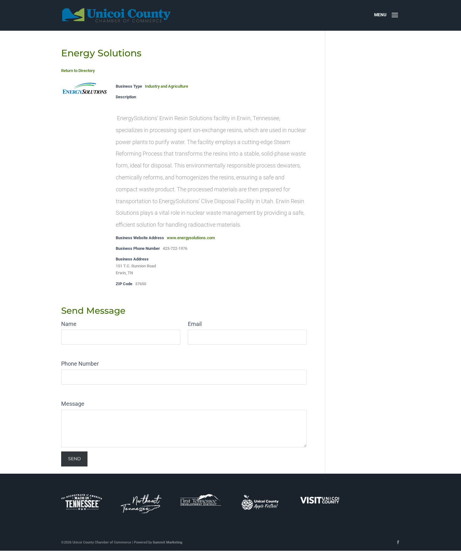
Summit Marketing (167, 542)
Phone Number (80, 363)
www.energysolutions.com (191, 237)
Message (72, 403)
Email (195, 324)
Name (69, 324)
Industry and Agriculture (166, 86)
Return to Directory (78, 70)
